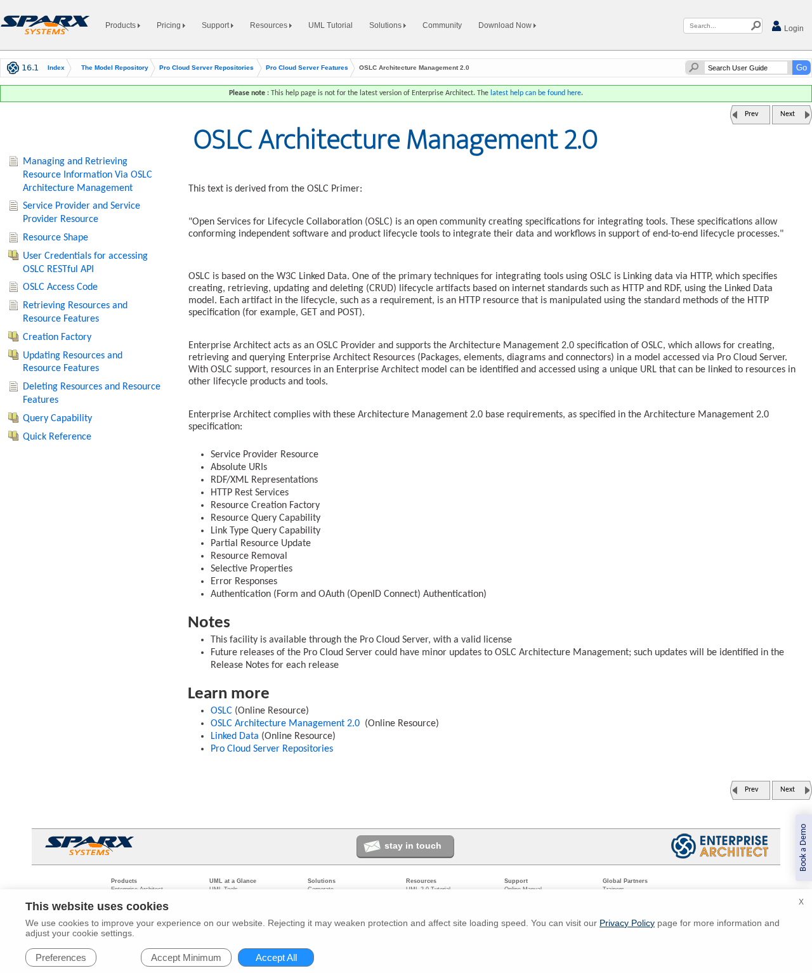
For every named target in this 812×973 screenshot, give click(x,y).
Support (216, 25)
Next (787, 114)
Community (442, 25)
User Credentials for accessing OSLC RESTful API (85, 263)
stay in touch (413, 845)
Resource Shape (55, 238)
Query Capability (57, 419)
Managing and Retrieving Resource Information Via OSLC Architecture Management (87, 175)
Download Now (506, 25)
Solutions (386, 25)
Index (56, 68)
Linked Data (235, 736)
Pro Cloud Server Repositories (206, 68)
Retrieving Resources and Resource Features (75, 312)
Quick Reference (57, 437)
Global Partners (625, 881)
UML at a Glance (232, 881)
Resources (269, 25)
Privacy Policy (627, 923)
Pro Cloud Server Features (307, 68)
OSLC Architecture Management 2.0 (285, 724)
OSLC (221, 711)
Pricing (170, 25)
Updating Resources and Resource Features (72, 362)
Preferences (61, 957)
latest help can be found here (535, 93)
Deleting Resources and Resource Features (91, 393)
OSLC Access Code (60, 287)
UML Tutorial (330, 25)
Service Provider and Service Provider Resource (81, 213)
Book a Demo (803, 848)
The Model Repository (114, 68)
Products (121, 25)
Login (793, 28)
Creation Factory (57, 337)
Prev (751, 114)
